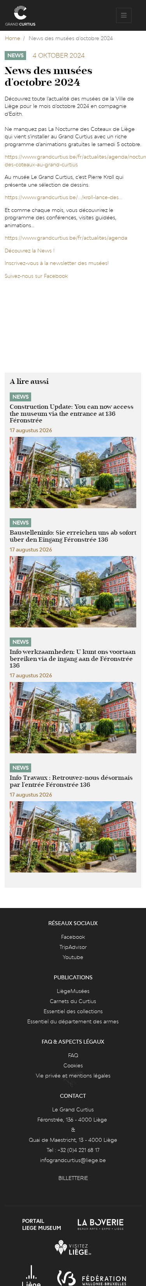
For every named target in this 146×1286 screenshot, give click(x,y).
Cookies (73, 1065)
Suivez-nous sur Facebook (36, 276)
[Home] (20, 15)
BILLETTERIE (73, 1178)
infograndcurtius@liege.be (73, 1160)
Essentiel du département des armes (73, 1021)
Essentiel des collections (73, 1011)
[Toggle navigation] (124, 15)
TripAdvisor (73, 947)
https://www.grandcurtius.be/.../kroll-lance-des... (63, 197)
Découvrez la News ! (30, 250)
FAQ (73, 1055)
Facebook (73, 937)
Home (12, 38)
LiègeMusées (73, 991)
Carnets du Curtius (73, 1001)
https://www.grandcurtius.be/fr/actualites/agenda (66, 238)
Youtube (73, 957)
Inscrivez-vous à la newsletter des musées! (57, 263)
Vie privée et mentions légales (73, 1075)
